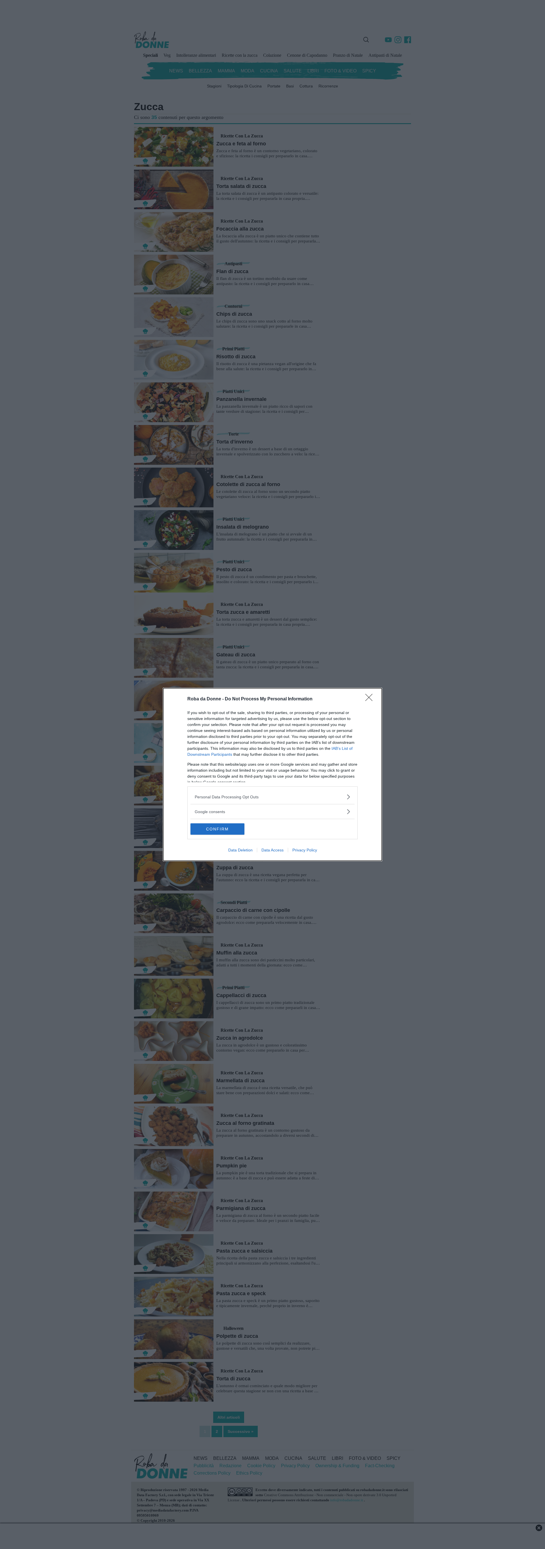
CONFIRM (217, 829)
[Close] (370, 699)
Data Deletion (240, 850)
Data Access (272, 850)
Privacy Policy (304, 850)
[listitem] (272, 797)
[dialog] (272, 774)
